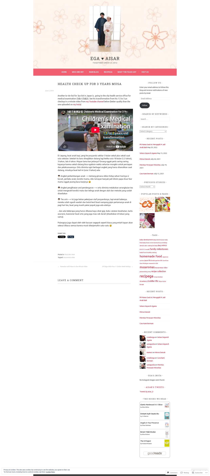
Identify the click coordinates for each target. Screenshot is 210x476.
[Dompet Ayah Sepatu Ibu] (167, 419)
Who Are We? (78, 72)
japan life (147, 260)
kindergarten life (156, 260)
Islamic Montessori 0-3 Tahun (151, 405)
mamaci (149, 352)
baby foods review (148, 242)
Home (64, 72)
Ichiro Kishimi (146, 434)
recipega (146, 276)
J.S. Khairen (145, 416)
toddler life (153, 281)
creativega (151, 337)
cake (145, 245)
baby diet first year (158, 239)
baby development (146, 239)
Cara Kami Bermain (146, 174)
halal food (143, 252)
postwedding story (145, 271)
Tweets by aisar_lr (146, 392)
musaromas (147, 267)
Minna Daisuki (145, 159)
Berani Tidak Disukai (148, 432)
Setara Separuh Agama (148, 153)
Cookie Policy (50, 472)
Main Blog (94, 72)
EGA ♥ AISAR (105, 58)
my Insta (77, 104)
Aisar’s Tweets (155, 387)
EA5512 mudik (144, 249)
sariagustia (151, 344)
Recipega (108, 72)
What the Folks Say (127, 72)
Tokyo (160, 281)
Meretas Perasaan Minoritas (150, 165)
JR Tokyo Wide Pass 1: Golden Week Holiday (116, 266)
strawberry (143, 281)
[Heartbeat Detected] (147, 221)
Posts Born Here (70, 254)
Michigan (145, 263)
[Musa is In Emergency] (147, 205)
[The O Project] (167, 446)
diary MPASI (162, 245)
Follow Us (155, 83)
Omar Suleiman (146, 425)
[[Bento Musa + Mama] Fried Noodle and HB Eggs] (162, 205)
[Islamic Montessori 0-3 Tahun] (167, 407)
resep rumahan (158, 277)
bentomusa (158, 242)
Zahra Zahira (145, 407)
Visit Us (145, 72)
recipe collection (158, 271)
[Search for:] (155, 119)
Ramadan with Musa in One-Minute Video (73, 266)
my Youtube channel (95, 101)
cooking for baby (152, 245)
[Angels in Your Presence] (167, 428)
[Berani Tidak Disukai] (167, 437)
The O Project (145, 441)
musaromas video (69, 257)
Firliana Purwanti (147, 443)
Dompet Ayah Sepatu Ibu (149, 414)
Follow (144, 105)
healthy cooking (152, 252)
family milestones (159, 249)
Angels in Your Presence (149, 423)
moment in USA (153, 263)
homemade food (151, 256)
